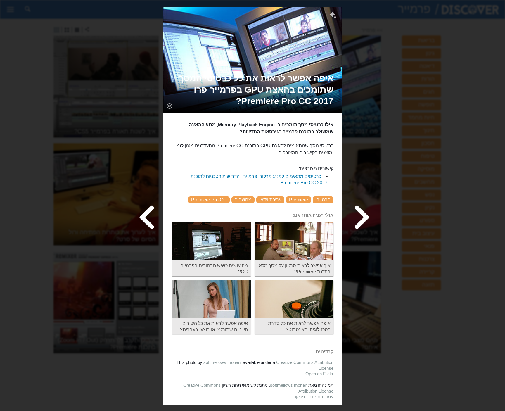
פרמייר (324, 199)
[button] (252, 90)
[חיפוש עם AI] (333, 15)
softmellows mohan (222, 362)
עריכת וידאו (270, 199)
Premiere (298, 199)
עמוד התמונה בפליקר (313, 396)
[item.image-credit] (169, 106)
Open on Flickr (319, 373)
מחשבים (243, 199)
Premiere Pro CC (209, 199)
